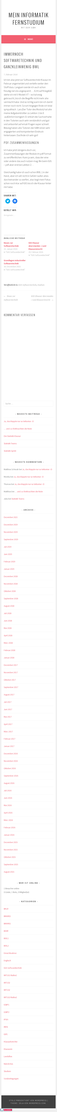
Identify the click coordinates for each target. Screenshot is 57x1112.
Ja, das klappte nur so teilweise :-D (19, 421)
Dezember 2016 (11, 753)
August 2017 (9, 694)
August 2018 (9, 606)
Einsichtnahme (10, 953)
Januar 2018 (9, 657)
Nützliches (8, 1063)
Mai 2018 (8, 628)
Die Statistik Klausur (12, 436)
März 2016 (8, 820)
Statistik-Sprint (10, 450)
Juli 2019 (7, 546)
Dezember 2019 (11, 524)
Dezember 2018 (11, 576)
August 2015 (9, 871)
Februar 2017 (9, 738)
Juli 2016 (7, 790)
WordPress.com (37, 1103)
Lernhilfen (8, 1056)
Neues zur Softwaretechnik (11, 298)
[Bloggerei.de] (6, 1110)
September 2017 (11, 687)
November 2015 (11, 849)
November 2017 (11, 672)
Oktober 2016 (10, 768)
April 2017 (8, 724)
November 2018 (11, 583)
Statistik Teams (10, 443)
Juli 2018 (7, 613)
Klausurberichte (10, 1041)
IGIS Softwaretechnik (27, 285)
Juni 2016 (8, 798)
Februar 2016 (9, 827)
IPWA (6, 1019)
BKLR (6, 908)
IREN (6, 1026)
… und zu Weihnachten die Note (18, 428)
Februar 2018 (9, 650)
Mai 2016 (8, 805)
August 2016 (9, 783)
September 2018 (11, 598)
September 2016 (11, 775)
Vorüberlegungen (11, 1078)
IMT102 (7, 982)
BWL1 (6, 938)
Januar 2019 (9, 569)
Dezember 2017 (11, 665)
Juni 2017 (8, 709)
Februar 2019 (9, 561)
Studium (41, 285)
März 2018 (8, 642)
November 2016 (11, 761)
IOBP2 (6, 1012)
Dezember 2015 (11, 842)
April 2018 (8, 635)
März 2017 (8, 731)
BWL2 (6, 945)
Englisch (7, 960)
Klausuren (8, 1049)
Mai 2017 (8, 716)
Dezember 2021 (11, 517)
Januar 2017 (9, 746)
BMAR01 (7, 916)
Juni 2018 (8, 620)
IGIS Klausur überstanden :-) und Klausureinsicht (37, 245)
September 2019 (11, 539)
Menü (30, 39)
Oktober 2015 (10, 857)
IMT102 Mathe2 (10, 997)
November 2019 (11, 532)
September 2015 (11, 864)
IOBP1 (6, 1004)
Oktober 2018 (10, 591)
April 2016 (8, 812)
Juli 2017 (7, 702)
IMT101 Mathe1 (10, 975)
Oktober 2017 (10, 679)
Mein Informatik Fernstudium (28, 18)
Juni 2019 (8, 554)
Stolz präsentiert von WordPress (28, 1100)
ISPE (6, 1034)
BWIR (6, 931)
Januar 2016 (9, 834)
